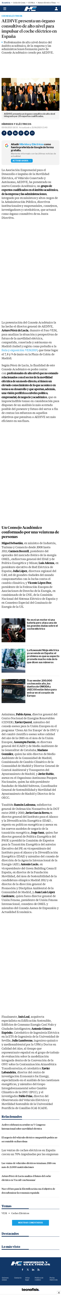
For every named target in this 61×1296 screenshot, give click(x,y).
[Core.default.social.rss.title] (38, 1269)
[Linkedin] (15, 133)
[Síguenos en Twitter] (27, 1269)
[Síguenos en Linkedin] (33, 1269)
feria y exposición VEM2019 (19, 350)
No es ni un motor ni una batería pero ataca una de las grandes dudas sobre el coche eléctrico (42, 624)
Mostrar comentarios (30, 1223)
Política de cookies (39, 1279)
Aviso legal (27, 1279)
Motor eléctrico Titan (47, 3)
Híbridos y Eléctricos (16, 124)
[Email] (32, 133)
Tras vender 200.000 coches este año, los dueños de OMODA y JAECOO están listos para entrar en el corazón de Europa (42, 688)
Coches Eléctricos (12, 16)
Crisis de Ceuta (19, 3)
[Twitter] (9, 133)
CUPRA (31, 3)
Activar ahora (20, 161)
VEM (4, 1213)
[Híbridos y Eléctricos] (30, 1263)
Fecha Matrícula (54, 1279)
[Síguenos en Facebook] (22, 1269)
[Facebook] (4, 133)
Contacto (17, 1278)
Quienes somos (5, 1279)
